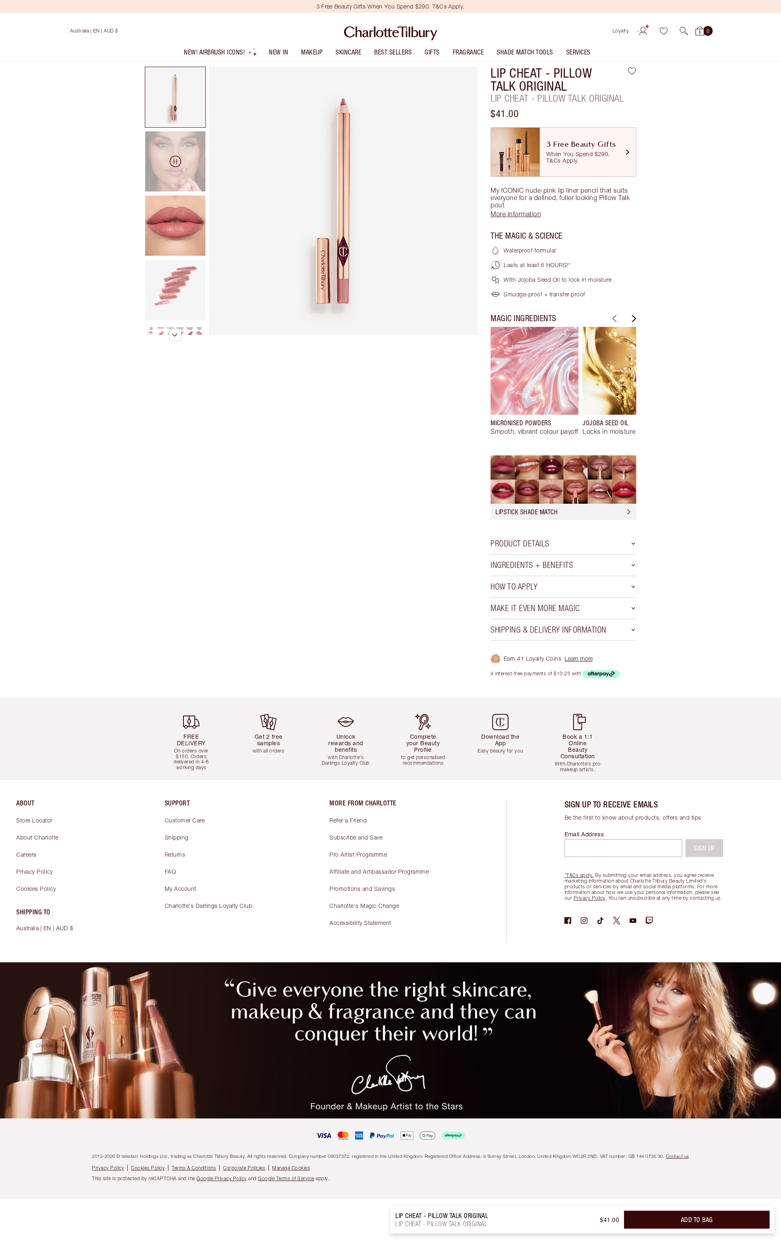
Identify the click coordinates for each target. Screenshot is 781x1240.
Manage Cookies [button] (291, 1168)
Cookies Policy (36, 888)
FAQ (170, 871)
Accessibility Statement (360, 922)
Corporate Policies (244, 1168)
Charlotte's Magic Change (364, 905)
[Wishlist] (663, 31)
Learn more (579, 658)
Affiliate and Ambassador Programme (379, 871)
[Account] (643, 31)
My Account (180, 888)
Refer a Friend (348, 820)
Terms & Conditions (194, 1168)
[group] (534, 384)
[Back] (613, 318)
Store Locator (34, 820)
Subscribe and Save (355, 837)
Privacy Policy (34, 871)
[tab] (175, 97)
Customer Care (185, 820)
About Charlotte (37, 837)
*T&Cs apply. (579, 875)
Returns (175, 854)
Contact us (677, 1156)
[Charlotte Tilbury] (391, 31)
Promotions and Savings (362, 888)
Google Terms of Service (286, 1178)
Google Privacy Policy (221, 1178)
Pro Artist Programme (358, 854)
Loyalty (621, 31)
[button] (684, 31)
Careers (26, 854)
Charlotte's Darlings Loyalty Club (209, 905)
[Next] (633, 318)
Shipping (177, 837)
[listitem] (220, 54)
